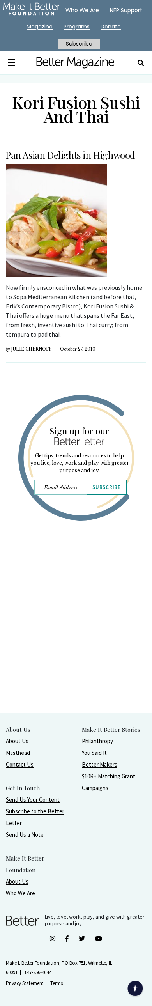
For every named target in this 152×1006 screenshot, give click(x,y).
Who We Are (20, 893)
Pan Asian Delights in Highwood (70, 155)
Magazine (40, 26)
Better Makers (99, 764)
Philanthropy (97, 741)
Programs (77, 26)
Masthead (18, 752)
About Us (17, 741)
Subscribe (106, 487)
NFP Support (126, 10)
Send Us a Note (25, 834)
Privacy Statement (24, 983)
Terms (56, 983)
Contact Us (20, 764)
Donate (111, 26)
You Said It (94, 752)
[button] (11, 62)
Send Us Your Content (33, 799)
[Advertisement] (76, 637)
